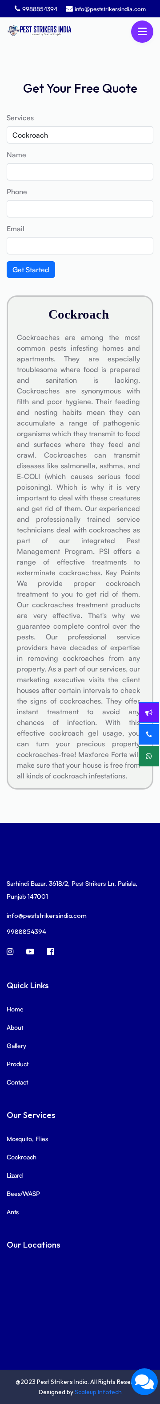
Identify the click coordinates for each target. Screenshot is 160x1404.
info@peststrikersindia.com (110, 8)
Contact (17, 1082)
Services (20, 117)
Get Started (30, 269)
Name (16, 154)
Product (17, 1064)
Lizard (15, 1175)
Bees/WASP (23, 1193)
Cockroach (21, 1157)
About (15, 1027)
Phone (17, 191)
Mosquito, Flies (27, 1138)
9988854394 (39, 8)
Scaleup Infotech (98, 1392)
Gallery (16, 1045)
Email (15, 228)
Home (15, 1009)
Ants (13, 1212)
